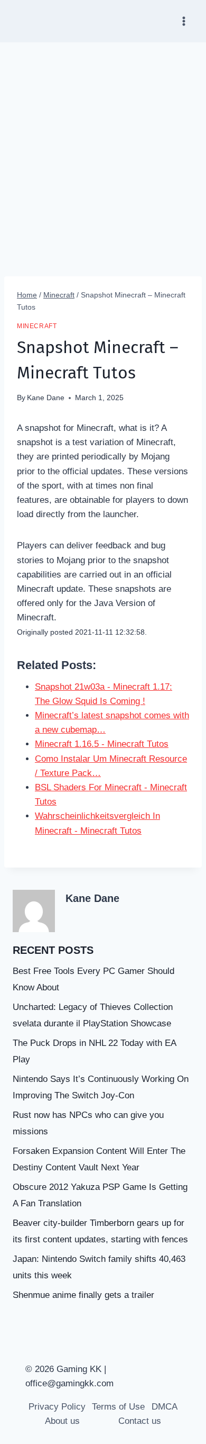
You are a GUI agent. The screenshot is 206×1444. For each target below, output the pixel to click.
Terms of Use (118, 1407)
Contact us (139, 1421)
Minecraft (37, 326)
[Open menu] (183, 21)
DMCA (164, 1407)
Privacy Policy (57, 1407)
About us (62, 1421)
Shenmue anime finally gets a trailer (83, 1295)
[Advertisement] (103, 151)
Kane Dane (45, 398)
